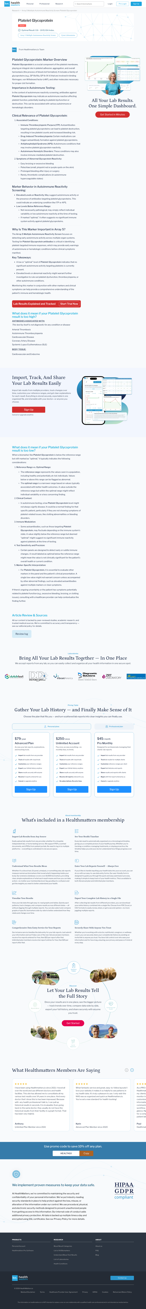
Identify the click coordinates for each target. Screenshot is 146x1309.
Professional (44, 4)
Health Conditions (60, 1264)
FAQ (97, 1251)
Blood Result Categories (63, 1246)
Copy (86, 1153)
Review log (21, 633)
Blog (97, 1255)
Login (110, 4)
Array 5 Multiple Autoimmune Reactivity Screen (38, 35)
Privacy (85, 1292)
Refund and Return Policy (122, 1292)
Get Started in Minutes (112, 114)
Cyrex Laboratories (68, 35)
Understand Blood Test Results (65, 1255)
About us (98, 1246)
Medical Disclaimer (28, 1292)
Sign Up (136, 4)
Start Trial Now (69, 303)
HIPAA (95, 1292)
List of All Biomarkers (62, 1251)
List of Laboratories (61, 1259)
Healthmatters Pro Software (23, 1251)
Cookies (105, 1292)
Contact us (122, 1278)
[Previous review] (126, 1070)
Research (59, 4)
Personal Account (18, 1246)
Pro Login (123, 4)
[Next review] (132, 1070)
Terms (42, 1292)
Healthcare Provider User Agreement (63, 1292)
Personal (30, 4)
